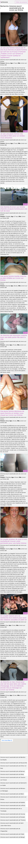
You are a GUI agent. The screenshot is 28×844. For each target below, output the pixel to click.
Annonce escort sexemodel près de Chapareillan (10, 830)
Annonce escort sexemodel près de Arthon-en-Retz (13, 767)
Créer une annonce (21, 2)
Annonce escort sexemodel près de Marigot (12, 837)
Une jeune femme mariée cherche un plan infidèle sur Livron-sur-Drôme (13, 278)
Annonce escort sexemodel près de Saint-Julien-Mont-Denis (12, 824)
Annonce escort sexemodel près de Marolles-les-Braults (13, 759)
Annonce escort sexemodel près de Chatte (12, 834)
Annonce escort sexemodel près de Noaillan (12, 802)
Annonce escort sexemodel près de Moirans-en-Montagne (12, 790)
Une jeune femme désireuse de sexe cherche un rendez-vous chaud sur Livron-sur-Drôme (12, 413)
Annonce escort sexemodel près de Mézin (12, 794)
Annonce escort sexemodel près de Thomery (12, 820)
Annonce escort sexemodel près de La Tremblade (11, 810)
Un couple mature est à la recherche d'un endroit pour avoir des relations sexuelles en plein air (13, 618)
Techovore (4, 2)
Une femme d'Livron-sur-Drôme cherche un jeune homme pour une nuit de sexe (13, 209)
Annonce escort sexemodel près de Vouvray (12, 814)
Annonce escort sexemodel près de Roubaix (12, 817)
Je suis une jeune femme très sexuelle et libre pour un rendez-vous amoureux (12, 136)
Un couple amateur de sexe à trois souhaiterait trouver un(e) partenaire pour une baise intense (13, 541)
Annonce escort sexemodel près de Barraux (12, 771)
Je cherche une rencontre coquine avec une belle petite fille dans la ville (13, 337)
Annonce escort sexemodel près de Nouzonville (13, 763)
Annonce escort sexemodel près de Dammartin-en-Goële (13, 784)
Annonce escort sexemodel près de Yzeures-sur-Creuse (13, 779)
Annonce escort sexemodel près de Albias (12, 774)
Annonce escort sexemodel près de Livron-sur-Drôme (13, 798)
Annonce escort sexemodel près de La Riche (12, 805)
